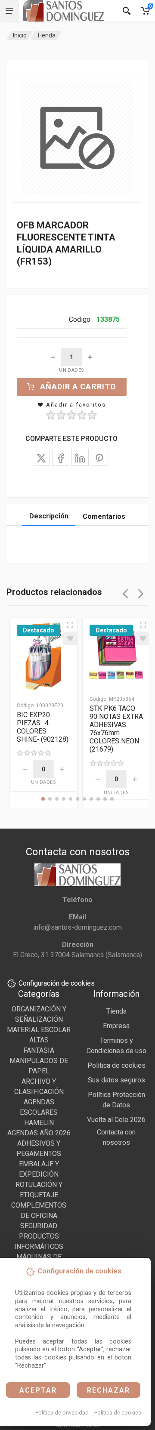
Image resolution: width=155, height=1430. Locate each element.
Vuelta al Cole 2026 (116, 1120)
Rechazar (108, 1390)
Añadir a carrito (78, 386)
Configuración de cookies (57, 983)
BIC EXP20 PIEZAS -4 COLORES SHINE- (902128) (42, 727)
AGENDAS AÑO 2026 (39, 1133)
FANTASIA (38, 1050)
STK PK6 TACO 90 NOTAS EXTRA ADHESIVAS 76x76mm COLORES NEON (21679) (116, 728)
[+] (90, 357)
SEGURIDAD (38, 1226)
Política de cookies (117, 1412)
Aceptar (38, 1390)
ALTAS (39, 1040)
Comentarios (104, 516)
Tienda (46, 35)
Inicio (20, 35)
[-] (53, 357)
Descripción (48, 516)
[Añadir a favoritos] (70, 638)
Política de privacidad (62, 1412)
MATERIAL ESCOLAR (39, 1030)
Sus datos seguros (116, 1080)
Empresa (116, 1026)
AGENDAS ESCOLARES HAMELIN (39, 1112)
